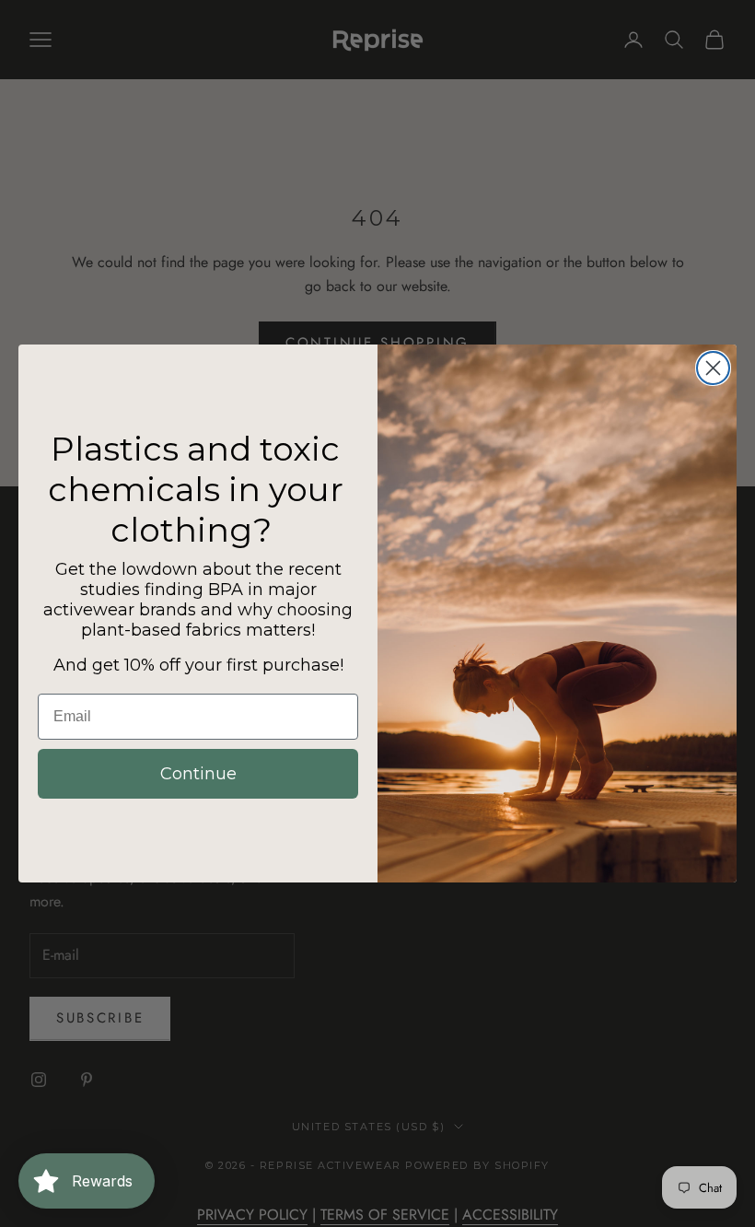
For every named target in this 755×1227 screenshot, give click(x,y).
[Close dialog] (713, 368)
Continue (198, 774)
